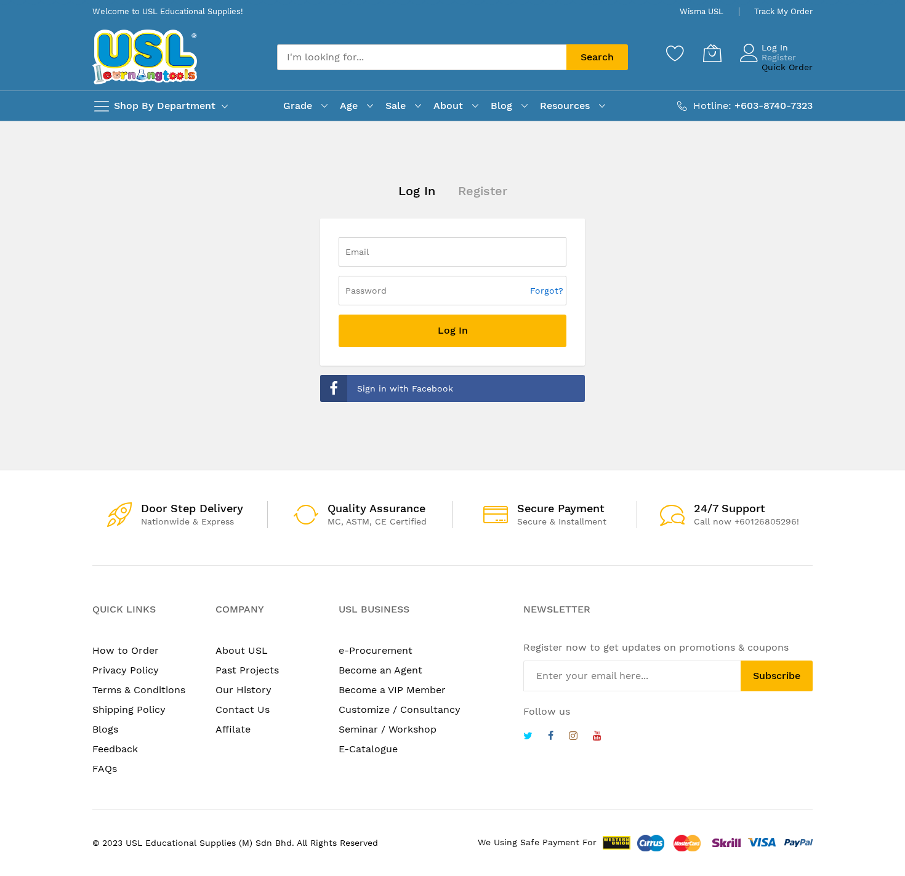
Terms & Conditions (138, 690)
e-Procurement (375, 650)
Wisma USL (701, 11)
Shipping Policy (129, 709)
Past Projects (247, 670)
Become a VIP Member (392, 690)
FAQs (104, 768)
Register (779, 57)
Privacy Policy (125, 670)
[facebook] (550, 737)
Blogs (105, 729)
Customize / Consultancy (400, 709)
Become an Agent (380, 670)
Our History (243, 690)
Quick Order (787, 67)
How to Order (125, 650)
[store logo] (144, 57)
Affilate (233, 729)
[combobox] (421, 57)
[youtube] (597, 737)
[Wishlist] (675, 53)
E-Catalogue (368, 749)
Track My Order (783, 11)
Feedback (115, 749)
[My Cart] (712, 53)
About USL (241, 650)
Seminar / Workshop (387, 729)
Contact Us (242, 709)
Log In (775, 47)
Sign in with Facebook (405, 388)
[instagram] (573, 737)
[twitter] (528, 737)
